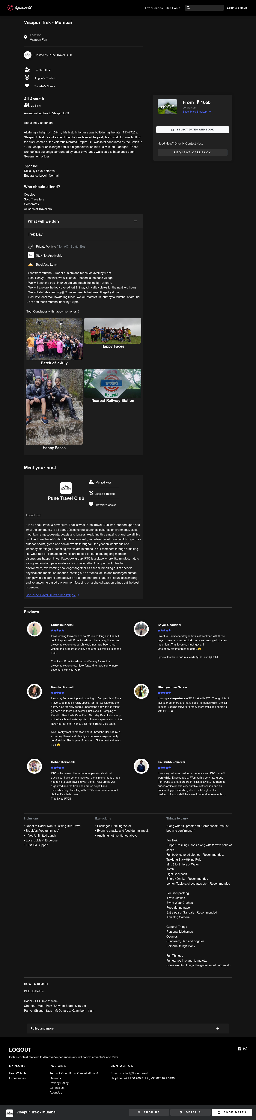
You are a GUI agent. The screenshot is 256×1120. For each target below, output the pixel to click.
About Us (56, 1092)
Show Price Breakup (195, 111)
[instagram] (245, 1048)
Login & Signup (237, 7)
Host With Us (17, 1073)
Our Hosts (173, 8)
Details (192, 1112)
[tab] (83, 221)
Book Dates (234, 1112)
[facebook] (239, 1048)
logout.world (23, 7)
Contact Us (57, 1087)
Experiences (154, 8)
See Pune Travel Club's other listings (51, 595)
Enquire (151, 1112)
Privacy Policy (59, 1083)
